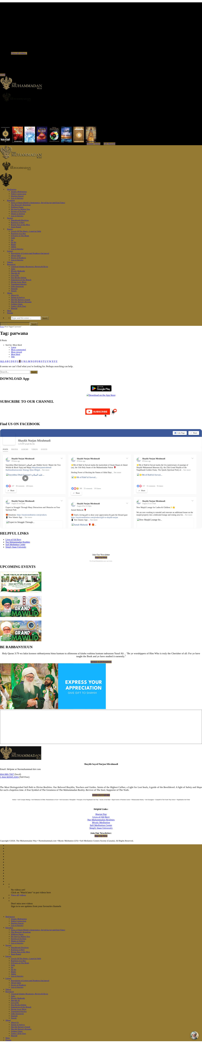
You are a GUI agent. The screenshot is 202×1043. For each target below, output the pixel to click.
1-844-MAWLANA (9, 777)
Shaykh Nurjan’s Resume (21, 302)
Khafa (13, 244)
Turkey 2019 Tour (18, 306)
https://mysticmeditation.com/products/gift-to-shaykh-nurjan (94, 517)
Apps (13, 269)
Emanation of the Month (21, 280)
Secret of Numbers (18, 258)
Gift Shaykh (109, 143)
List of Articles (17, 198)
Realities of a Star (18, 233)
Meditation (11, 189)
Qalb (13, 238)
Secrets (10, 218)
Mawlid (14, 308)
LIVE (2, 75)
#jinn (32, 470)
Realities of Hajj (18, 222)
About (9, 293)
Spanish (14, 289)
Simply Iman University (15, 547)
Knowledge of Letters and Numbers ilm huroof (30, 253)
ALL (2, 361)
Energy (10, 229)
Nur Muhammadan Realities (17, 542)
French (14, 291)
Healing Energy (17, 196)
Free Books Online (18, 277)
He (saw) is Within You (20, 209)
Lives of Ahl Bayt (13, 539)
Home (2, 326)
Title (13, 357)
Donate (10, 313)
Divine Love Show (18, 282)
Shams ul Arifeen (18, 214)
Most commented (18, 350)
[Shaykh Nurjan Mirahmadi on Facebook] (9, 438)
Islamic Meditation (19, 192)
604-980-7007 (7, 774)
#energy (26, 470)
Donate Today (93, 143)
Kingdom (11, 200)
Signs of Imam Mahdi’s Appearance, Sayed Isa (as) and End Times (38, 203)
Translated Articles (19, 284)
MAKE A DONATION (101, 662)
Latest (13, 347)
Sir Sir (13, 242)
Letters (10, 251)
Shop (9, 311)
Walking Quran (17, 207)
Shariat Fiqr (101, 814)
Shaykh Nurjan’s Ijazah (20, 300)
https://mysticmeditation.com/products (32, 515)
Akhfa (13, 247)
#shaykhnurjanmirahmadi (41, 467)
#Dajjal (37, 470)
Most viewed (16, 352)
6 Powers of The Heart (20, 236)
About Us (15, 295)
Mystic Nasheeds (18, 271)
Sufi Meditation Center (15, 544)
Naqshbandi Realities (20, 220)
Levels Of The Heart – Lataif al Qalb (26, 231)
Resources (11, 264)
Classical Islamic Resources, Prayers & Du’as (29, 266)
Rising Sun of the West (20, 225)
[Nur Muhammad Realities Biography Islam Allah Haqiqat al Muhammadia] (101, 97)
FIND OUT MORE (101, 795)
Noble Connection (18, 194)
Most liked (15, 354)
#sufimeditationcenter (14, 470)
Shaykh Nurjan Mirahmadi (34, 440)
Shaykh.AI (15, 273)
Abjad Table (16, 255)
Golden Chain (17, 304)
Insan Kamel (16, 227)
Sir (12, 240)
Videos (10, 262)
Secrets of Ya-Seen (18, 211)
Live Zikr (15, 275)
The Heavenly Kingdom (21, 205)
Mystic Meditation (101, 822)
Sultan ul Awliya (18, 297)
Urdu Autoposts (17, 286)
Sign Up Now (101, 557)
